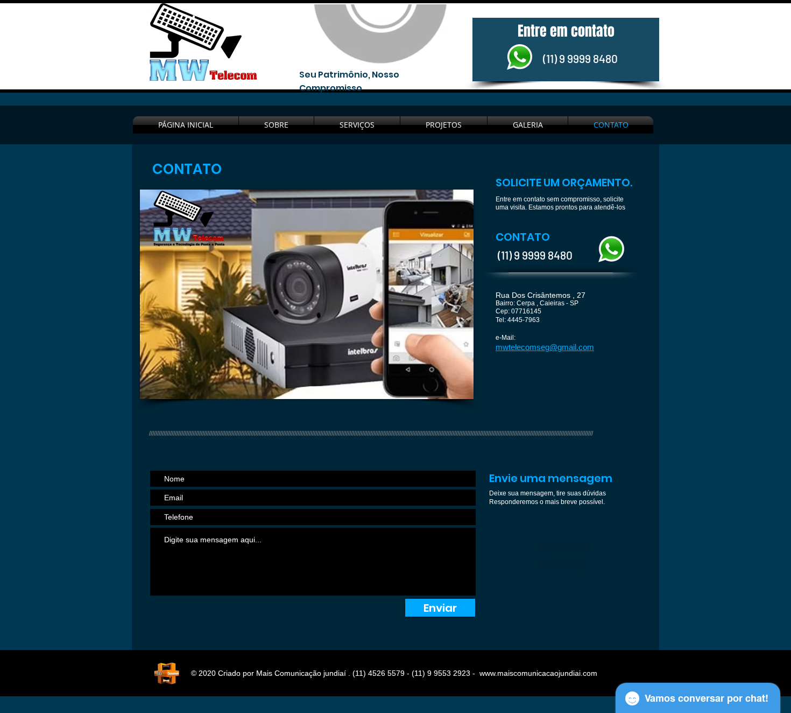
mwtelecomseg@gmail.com (545, 347)
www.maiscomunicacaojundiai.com (538, 673)
